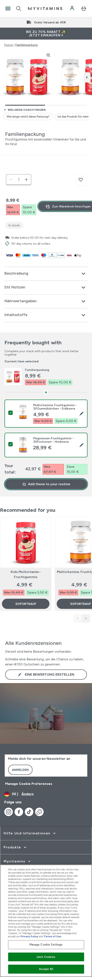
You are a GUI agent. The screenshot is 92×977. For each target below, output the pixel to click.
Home (8, 45)
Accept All (46, 969)
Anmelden (20, 769)
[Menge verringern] (11, 179)
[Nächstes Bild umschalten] (86, 77)
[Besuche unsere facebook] (19, 812)
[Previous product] (77, 618)
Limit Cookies (46, 957)
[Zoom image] (48, 55)
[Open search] (19, 8)
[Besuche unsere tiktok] (29, 812)
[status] (19, 179)
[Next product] (86, 618)
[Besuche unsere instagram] (8, 812)
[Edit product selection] (81, 413)
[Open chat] (39, 812)
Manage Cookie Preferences (28, 784)
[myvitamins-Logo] (45, 8)
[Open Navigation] (7, 8)
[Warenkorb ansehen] (84, 8)
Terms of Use (52, 936)
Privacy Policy (29, 936)
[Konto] (72, 8)
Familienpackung (26, 45)
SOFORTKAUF (25, 603)
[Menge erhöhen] (26, 179)
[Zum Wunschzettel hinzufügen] (80, 180)
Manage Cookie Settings (46, 944)
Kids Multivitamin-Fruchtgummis (26, 574)
